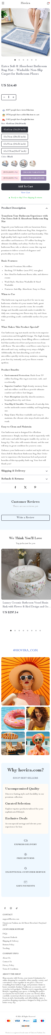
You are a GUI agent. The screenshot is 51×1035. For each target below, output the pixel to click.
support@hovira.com (11, 919)
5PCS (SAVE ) (10, 178)
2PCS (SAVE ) (10, 172)
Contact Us (7, 962)
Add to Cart (25, 186)
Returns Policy (8, 945)
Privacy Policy (8, 965)
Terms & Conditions (10, 969)
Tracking (6, 948)
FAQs (5, 934)
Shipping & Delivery (11, 941)
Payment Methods (10, 937)
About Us (6, 958)
